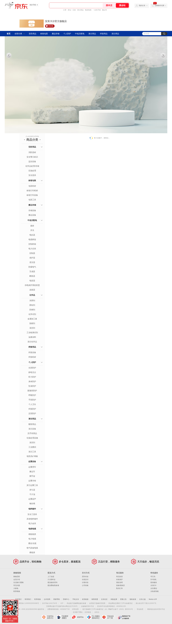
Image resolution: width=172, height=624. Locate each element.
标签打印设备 (32, 195)
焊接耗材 (32, 357)
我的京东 (142, 5)
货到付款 (85, 576)
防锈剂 (32, 310)
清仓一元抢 (72, 10)
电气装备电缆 (32, 548)
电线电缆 (88, 10)
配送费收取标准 (53, 585)
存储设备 (32, 210)
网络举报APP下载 (109, 617)
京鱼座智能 (154, 591)
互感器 (32, 271)
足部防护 (32, 413)
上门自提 (51, 576)
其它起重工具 (32, 485)
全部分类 (18, 34)
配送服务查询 (52, 582)
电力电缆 (32, 539)
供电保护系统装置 (32, 285)
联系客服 (16, 591)
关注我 (50, 26)
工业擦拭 (32, 447)
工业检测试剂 (32, 332)
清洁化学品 (32, 342)
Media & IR (153, 599)
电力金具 (32, 523)
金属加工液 (32, 319)
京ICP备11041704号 (49, 603)
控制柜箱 (32, 244)
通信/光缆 (32, 543)
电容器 (32, 281)
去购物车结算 (159, 5)
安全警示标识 (32, 157)
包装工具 (32, 200)
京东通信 (153, 588)
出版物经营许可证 (87, 606)
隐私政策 (133, 599)
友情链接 (85, 599)
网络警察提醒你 (63, 617)
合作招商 (47, 599)
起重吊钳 (32, 481)
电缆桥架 (32, 239)
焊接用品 (104, 34)
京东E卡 (153, 585)
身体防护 (32, 381)
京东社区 (104, 599)
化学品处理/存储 (32, 166)
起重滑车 (32, 467)
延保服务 (153, 582)
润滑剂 (32, 300)
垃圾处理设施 (32, 438)
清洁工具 (32, 452)
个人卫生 (32, 404)
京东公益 (142, 599)
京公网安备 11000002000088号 (27, 603)
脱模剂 (32, 323)
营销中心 (66, 599)
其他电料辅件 (32, 519)
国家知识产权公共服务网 (124, 617)
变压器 (32, 262)
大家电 (15, 588)
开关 (32, 230)
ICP (62, 603)
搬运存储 (55, 34)
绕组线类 (32, 534)
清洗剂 (32, 328)
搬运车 (104, 10)
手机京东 (75, 599)
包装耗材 (32, 186)
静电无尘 (32, 372)
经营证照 (75, 609)
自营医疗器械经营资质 (97, 603)
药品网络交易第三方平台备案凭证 (120, 603)
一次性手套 (97, 10)
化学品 (32, 295)
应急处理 (32, 171)
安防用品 (32, 34)
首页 (8, 34)
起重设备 (32, 461)
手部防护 (32, 400)
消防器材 (32, 152)
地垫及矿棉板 (32, 456)
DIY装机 (153, 579)
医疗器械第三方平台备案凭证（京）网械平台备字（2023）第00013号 (108, 609)
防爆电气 (32, 267)
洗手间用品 (32, 433)
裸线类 (32, 552)
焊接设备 (32, 352)
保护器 (32, 258)
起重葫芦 (32, 499)
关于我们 (18, 599)
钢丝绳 (32, 503)
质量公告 (123, 599)
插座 (32, 226)
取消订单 (119, 588)
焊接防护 (32, 409)
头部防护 (32, 368)
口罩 (64, 10)
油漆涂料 (32, 337)
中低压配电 (79, 34)
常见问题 (16, 585)
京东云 (96, 612)
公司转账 (85, 585)
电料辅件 (32, 509)
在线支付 (85, 579)
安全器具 (32, 175)
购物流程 (16, 576)
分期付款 (85, 582)
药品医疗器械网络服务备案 (76, 603)
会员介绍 (16, 579)
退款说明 (119, 582)
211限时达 (51, 579)
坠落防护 (32, 386)
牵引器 (32, 490)
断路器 (32, 276)
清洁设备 (32, 429)
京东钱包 (88, 612)
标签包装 (44, 34)
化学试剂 (32, 314)
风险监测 (114, 599)
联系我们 (28, 599)
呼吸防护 (32, 395)
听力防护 (32, 377)
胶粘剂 (32, 305)
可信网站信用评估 (48, 617)
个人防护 (67, 34)
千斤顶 (32, 494)
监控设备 (32, 161)
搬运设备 (32, 215)
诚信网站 (78, 617)
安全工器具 (32, 514)
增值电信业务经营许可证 (156, 609)
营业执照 (140, 609)
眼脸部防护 (32, 391)
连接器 (32, 290)
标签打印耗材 (32, 190)
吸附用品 (32, 424)
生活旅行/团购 (18, 582)
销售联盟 (95, 599)
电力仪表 (32, 249)
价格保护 (119, 579)
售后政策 (119, 576)
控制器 (32, 253)
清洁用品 (80, 10)
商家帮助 (56, 599)
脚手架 (32, 476)
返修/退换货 (120, 585)
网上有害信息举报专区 (94, 617)
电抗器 (32, 235)
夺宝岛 (152, 576)
